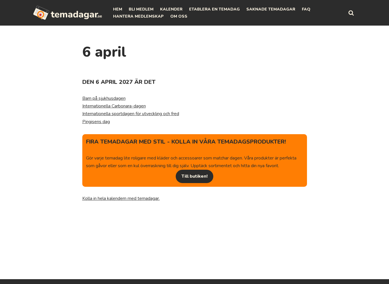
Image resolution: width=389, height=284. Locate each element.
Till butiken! (194, 176)
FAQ (306, 9)
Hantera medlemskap (138, 16)
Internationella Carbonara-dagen (114, 106)
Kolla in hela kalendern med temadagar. (121, 198)
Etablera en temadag (214, 9)
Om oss (178, 16)
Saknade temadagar (270, 9)
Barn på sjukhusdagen (104, 98)
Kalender (171, 9)
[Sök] (351, 13)
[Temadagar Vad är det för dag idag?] (67, 12)
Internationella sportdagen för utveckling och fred (130, 114)
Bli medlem (141, 9)
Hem (117, 9)
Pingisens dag (96, 122)
